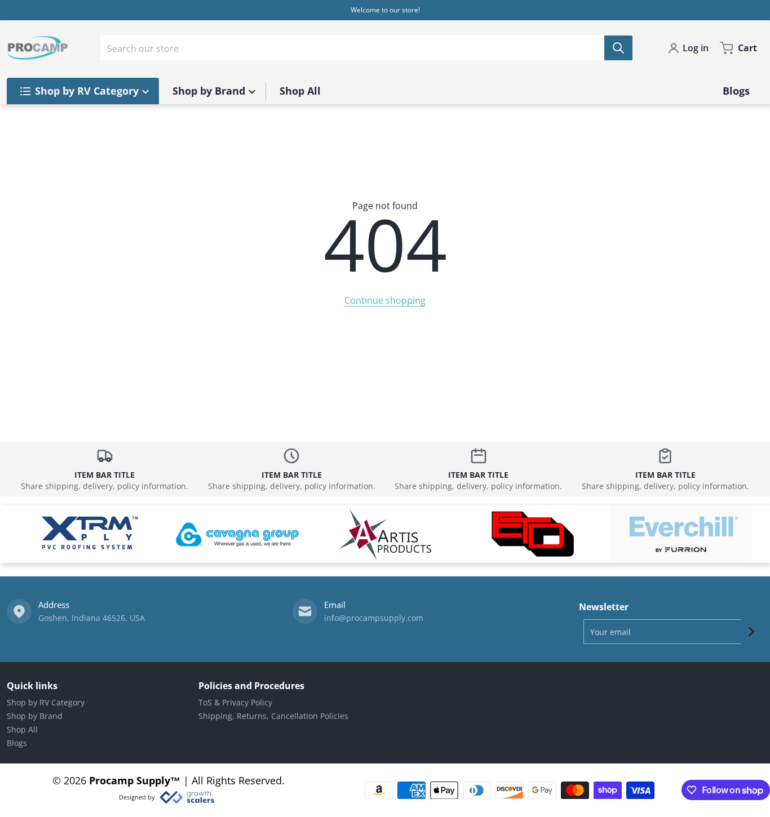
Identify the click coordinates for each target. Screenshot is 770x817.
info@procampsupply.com (373, 617)
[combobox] (366, 47)
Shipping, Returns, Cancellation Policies (273, 716)
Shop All (22, 729)
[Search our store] (618, 47)
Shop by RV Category (46, 702)
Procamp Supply (129, 780)
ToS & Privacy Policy (235, 702)
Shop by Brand (35, 716)
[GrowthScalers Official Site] (187, 797)
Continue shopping (385, 300)
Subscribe (751, 631)
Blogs (17, 743)
